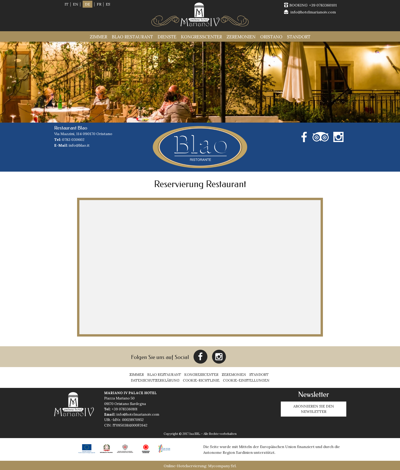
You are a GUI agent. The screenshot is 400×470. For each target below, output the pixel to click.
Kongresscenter (201, 37)
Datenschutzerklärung (155, 380)
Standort (298, 37)
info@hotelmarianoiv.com (313, 12)
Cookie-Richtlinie (201, 380)
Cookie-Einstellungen (246, 380)
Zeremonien (241, 37)
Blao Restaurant (132, 37)
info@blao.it (79, 145)
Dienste (167, 37)
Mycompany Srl (222, 466)
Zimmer (98, 37)
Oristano (271, 37)
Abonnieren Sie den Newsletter (313, 409)
